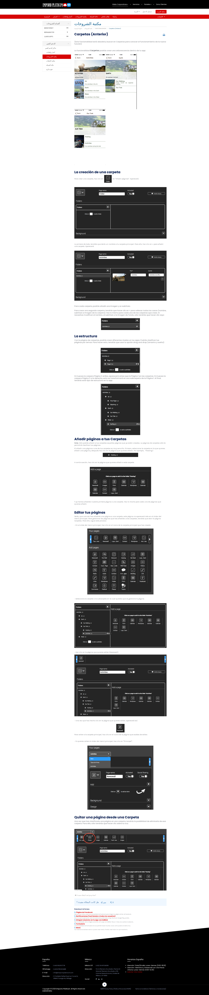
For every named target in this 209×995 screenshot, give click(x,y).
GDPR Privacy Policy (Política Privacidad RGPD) (115, 989)
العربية (136, 11)
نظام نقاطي (105, 17)
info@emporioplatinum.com (63, 973)
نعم (104, 902)
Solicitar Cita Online (134, 972)
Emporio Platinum (63, 989)
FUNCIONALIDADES (100, 28)
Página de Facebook (84, 912)
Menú (78, 928)
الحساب (160, 17)
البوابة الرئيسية (78, 28)
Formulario (80, 924)
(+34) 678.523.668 (59, 969)
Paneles (147, 4)
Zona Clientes (161, 4)
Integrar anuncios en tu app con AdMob (92, 920)
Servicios (136, 4)
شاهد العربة (161, 12)
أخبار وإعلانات (67, 17)
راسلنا (115, 17)
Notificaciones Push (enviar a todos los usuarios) (95, 916)
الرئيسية (47, 17)
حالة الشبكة (94, 17)
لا (113, 902)
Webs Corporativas (119, 4)
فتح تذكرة (48, 69)
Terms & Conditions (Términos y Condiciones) (150, 989)
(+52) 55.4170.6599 (102, 965)
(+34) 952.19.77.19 (59, 965)
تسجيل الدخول (147, 11)
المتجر (55, 17)
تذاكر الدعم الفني (50, 48)
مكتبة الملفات (50, 61)
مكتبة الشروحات (81, 17)
